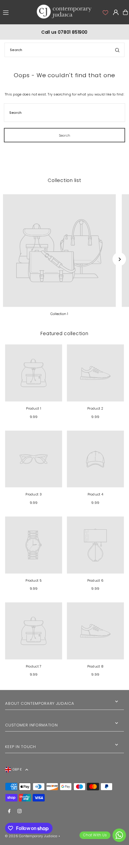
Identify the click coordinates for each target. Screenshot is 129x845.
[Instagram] (19, 811)
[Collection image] (59, 250)
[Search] (117, 50)
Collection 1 (59, 313)
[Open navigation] (16, 12)
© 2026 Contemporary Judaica (31, 836)
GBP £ (17, 769)
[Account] (105, 12)
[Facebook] (9, 811)
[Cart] (125, 12)
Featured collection (64, 333)
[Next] (119, 259)
